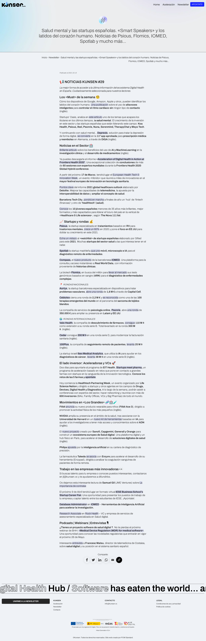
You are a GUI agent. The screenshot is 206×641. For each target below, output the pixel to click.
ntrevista (78, 543)
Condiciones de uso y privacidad (168, 604)
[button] (113, 560)
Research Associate (70, 513)
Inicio (44, 57)
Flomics (75, 272)
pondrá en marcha (94, 199)
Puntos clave (66, 187)
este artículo (95, 117)
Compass (64, 260)
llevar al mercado (117, 272)
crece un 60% (91, 229)
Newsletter (54, 57)
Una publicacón (99, 104)
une (98, 250)
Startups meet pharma (129, 367)
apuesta (72, 447)
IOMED (116, 260)
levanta (130, 344)
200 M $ (82, 335)
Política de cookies (163, 607)
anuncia (70, 406)
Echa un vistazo (68, 238)
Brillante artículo (68, 150)
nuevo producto (82, 260)
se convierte (83, 136)
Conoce (63, 209)
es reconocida (110, 297)
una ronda (132, 310)
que (93, 250)
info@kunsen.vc (111, 604)
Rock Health (91, 513)
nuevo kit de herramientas (108, 419)
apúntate (90, 377)
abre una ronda (94, 291)
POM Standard (127, 637)
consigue (130, 323)
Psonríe (115, 310)
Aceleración (57, 604)
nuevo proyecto (70, 431)
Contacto (56, 610)
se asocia (91, 456)
